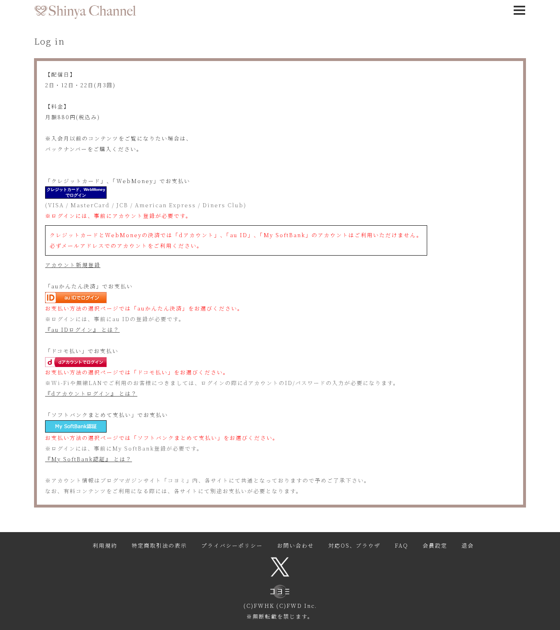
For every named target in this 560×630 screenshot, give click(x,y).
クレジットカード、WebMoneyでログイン (76, 192)
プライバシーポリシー (232, 545)
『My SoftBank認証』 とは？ (88, 459)
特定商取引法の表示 (159, 545)
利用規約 (105, 545)
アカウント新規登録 (72, 265)
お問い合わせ (295, 545)
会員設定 (435, 545)
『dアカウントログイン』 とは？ (91, 393)
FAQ (401, 545)
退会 (468, 545)
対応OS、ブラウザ (354, 545)
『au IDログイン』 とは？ (82, 329)
